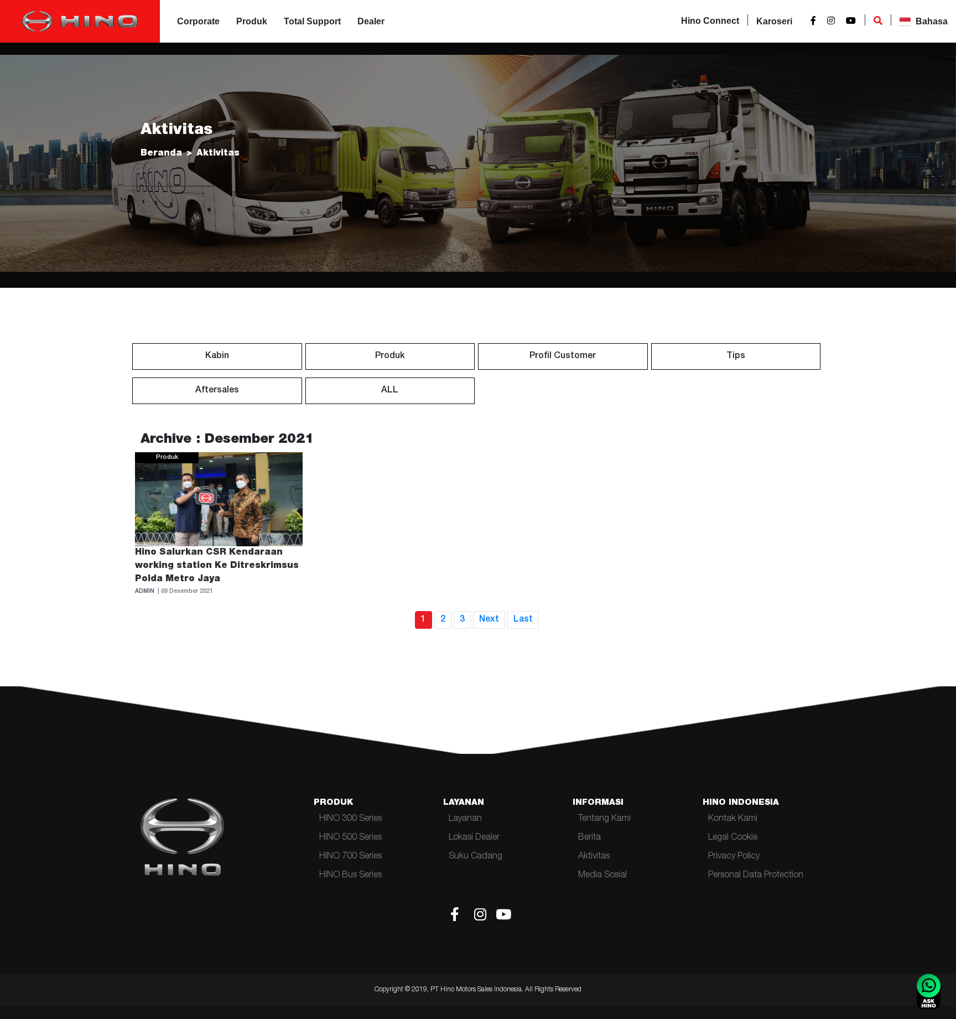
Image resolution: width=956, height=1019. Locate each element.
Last (523, 619)
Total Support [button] (312, 21)
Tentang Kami (604, 819)
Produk (251, 21)
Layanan (465, 819)
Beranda (161, 153)
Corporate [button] (198, 21)
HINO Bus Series (350, 875)
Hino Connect (710, 20)
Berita (589, 838)
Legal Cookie (732, 838)
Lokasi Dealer (474, 838)
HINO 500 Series (350, 838)
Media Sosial (602, 875)
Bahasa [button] (930, 21)
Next (489, 619)
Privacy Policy (734, 856)
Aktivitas (594, 856)
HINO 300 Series (350, 819)
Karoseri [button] (774, 21)
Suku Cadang (475, 856)
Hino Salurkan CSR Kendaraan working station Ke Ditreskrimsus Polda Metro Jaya (217, 566)
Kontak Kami (732, 819)
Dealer (371, 21)
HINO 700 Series (350, 856)
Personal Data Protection (755, 875)
